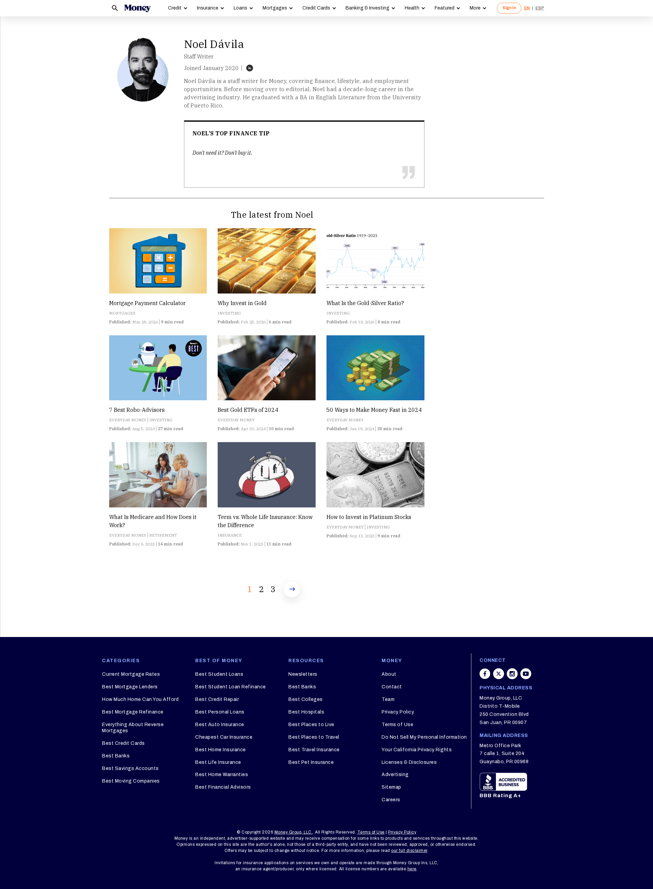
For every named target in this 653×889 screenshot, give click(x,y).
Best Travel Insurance (314, 749)
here (412, 869)
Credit (175, 8)
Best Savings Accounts (130, 768)
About (389, 674)
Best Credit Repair (217, 699)
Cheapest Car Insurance (223, 737)
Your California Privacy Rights (417, 749)
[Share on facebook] (485, 673)
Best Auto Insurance (219, 724)
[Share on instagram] (512, 673)
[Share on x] (498, 673)
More (475, 8)
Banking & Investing (367, 8)
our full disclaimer (409, 850)
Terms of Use (397, 724)
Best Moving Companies (131, 781)
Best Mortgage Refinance (133, 712)
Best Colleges (305, 699)
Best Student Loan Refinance (230, 686)
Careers (391, 799)
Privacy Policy (398, 712)
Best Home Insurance (220, 749)
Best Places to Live (311, 724)
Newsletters (302, 674)
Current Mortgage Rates (131, 674)
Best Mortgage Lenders (130, 686)
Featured (444, 8)
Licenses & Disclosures (409, 762)
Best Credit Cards (123, 743)
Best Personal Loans (220, 712)
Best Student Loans (219, 674)
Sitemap (391, 787)
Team (388, 699)
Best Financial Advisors (223, 787)
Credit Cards (316, 8)
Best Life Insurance (218, 762)
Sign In (509, 7)
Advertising (395, 774)
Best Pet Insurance (311, 762)
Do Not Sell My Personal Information (424, 737)
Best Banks (116, 755)
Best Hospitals (306, 712)
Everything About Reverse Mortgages (133, 727)
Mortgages (275, 8)
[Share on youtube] (525, 673)
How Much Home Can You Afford (140, 699)
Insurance (207, 8)
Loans (240, 8)
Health (412, 8)
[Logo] (137, 8)
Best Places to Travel (313, 737)
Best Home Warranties (221, 774)
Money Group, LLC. (293, 832)
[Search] (115, 8)
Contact (392, 686)
